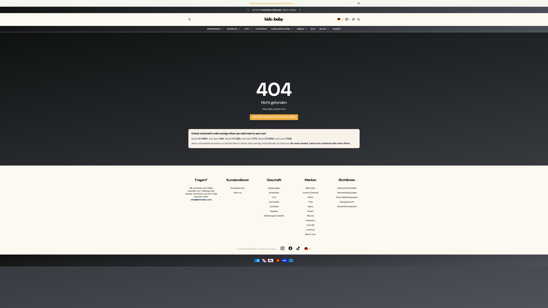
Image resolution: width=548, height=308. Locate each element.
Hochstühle (261, 29)
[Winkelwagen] (358, 19)
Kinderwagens (213, 29)
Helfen (323, 29)
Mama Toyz (310, 234)
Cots (246, 29)
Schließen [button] (359, 3)
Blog (313, 29)
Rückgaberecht (347, 202)
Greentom (310, 220)
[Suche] (189, 19)
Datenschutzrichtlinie (346, 188)
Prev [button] (251, 10)
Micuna (310, 215)
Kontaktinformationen (347, 206)
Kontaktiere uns (237, 188)
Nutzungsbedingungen (346, 197)
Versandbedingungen (347, 192)
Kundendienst (237, 180)
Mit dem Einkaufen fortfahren (274, 117)
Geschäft (274, 180)
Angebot (337, 29)
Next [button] (296, 10)
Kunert (310, 211)
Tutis (310, 202)
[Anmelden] (353, 19)
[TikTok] (298, 248)
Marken (300, 29)
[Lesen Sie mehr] (347, 19)
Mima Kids (310, 188)
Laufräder (274, 206)
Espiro (310, 206)
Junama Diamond (310, 192)
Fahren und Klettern (280, 29)
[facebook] (290, 248)
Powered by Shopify (266, 249)
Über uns (237, 192)
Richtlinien (347, 180)
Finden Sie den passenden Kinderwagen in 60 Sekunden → (271, 3)
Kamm (310, 197)
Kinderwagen (274, 188)
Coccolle (310, 225)
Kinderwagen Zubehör (274, 215)
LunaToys (310, 229)
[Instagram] (282, 248)
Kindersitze (232, 29)
